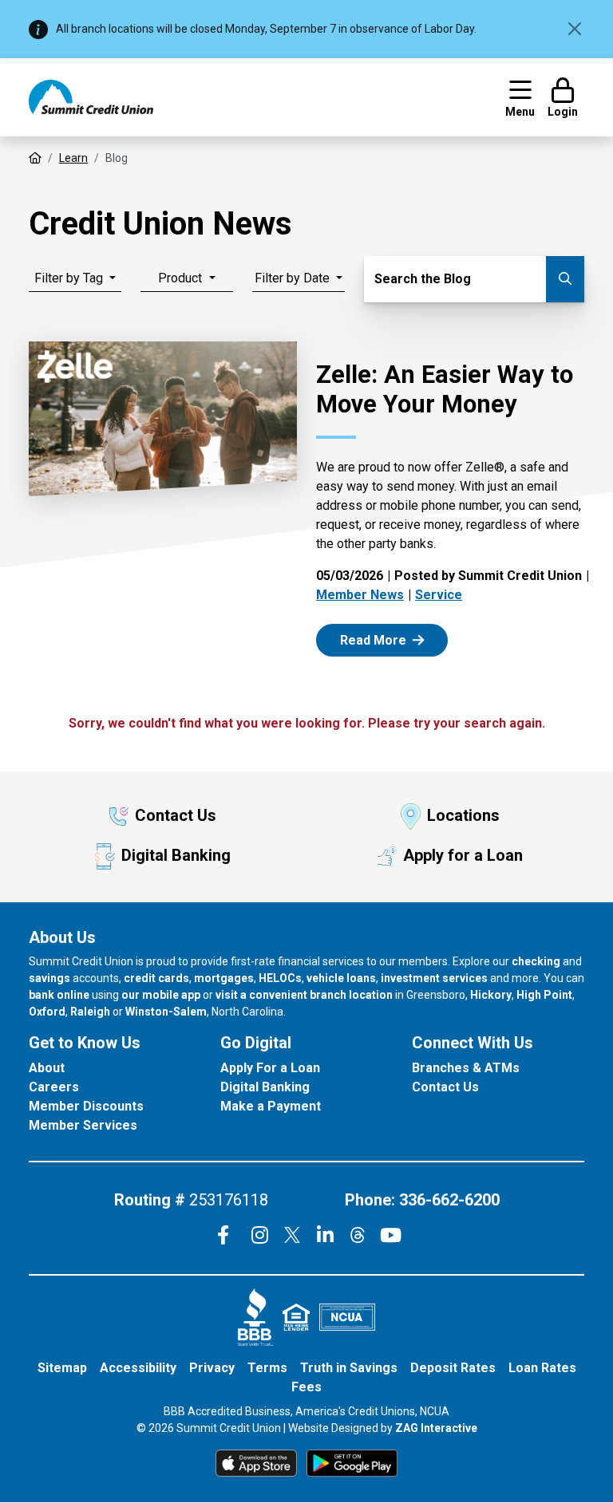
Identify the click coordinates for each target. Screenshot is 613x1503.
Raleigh (90, 1011)
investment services (434, 978)
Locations (463, 815)
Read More (391, 639)
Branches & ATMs (466, 1067)
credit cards (156, 978)
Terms (267, 1367)
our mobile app (160, 994)
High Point (544, 994)
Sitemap (62, 1367)
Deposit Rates (453, 1367)
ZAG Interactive (436, 1428)
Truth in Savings (348, 1367)
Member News (360, 594)
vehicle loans (341, 978)
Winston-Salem (166, 1011)
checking (536, 961)
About (47, 1067)
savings (49, 978)
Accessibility (138, 1367)
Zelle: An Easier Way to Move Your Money (444, 389)
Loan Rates (542, 1367)
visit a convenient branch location (304, 994)
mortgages (224, 978)
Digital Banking (176, 855)
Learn (73, 158)
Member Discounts (86, 1106)
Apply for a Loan (463, 855)
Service (438, 594)
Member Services (83, 1125)
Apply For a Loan (270, 1067)
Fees (306, 1387)
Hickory (491, 994)
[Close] (574, 28)
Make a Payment (270, 1106)
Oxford (47, 1011)
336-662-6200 (449, 1199)
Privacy (212, 1367)
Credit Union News (160, 224)
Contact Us (175, 815)
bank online (59, 994)
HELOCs (280, 978)
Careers (54, 1087)
